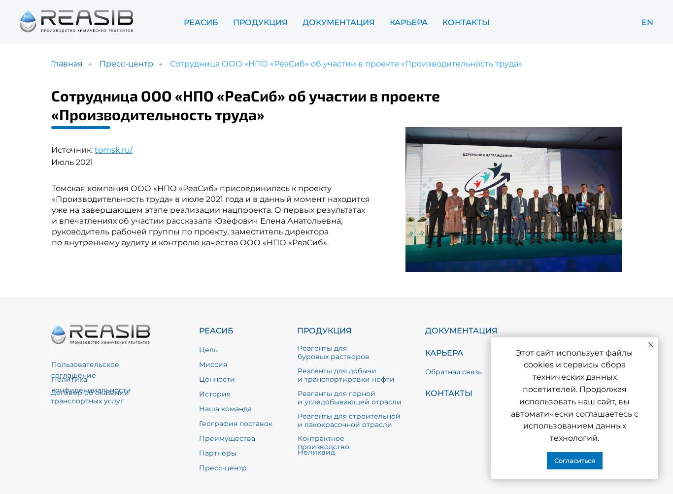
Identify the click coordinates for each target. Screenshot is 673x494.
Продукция (260, 22)
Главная (67, 63)
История (215, 394)
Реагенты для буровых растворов (334, 352)
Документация (339, 22)
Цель (208, 349)
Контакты (466, 22)
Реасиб (201, 22)
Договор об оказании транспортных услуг (90, 396)
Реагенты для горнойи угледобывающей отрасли (350, 397)
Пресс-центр (126, 63)
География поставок (235, 423)
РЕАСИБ (216, 330)
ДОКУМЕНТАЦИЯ (461, 330)
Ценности (217, 379)
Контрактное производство (323, 442)
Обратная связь (453, 371)
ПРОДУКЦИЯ (324, 330)
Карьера (409, 22)
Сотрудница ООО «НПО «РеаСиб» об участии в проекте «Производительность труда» (346, 63)
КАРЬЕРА (444, 353)
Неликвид (316, 452)
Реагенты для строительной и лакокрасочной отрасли (349, 420)
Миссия (213, 364)
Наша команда (225, 408)
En (647, 22)
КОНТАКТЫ (448, 393)
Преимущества (227, 438)
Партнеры (217, 453)
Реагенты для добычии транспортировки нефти (346, 375)
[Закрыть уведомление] (651, 345)
